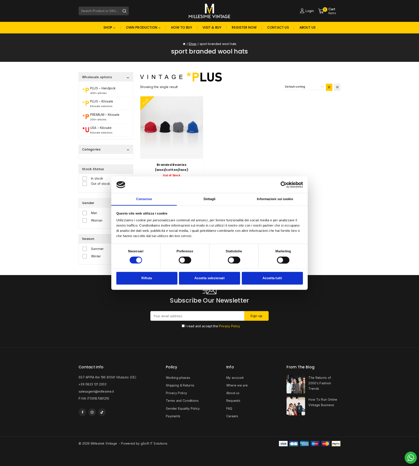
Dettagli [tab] (210, 199)
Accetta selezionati (209, 278)
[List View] (337, 87)
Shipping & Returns (180, 385)
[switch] (185, 259)
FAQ (229, 408)
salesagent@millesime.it (96, 391)
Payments (173, 416)
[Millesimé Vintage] (209, 11)
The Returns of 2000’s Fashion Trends (319, 383)
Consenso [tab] (144, 199)
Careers (232, 416)
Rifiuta (146, 278)
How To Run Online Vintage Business (322, 402)
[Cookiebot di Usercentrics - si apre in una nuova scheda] (284, 184)
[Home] (184, 44)
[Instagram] (92, 412)
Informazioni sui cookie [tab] (275, 199)
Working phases (178, 377)
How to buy (181, 27)
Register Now (244, 27)
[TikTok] (102, 412)
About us (232, 393)
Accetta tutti (272, 278)
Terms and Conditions (182, 400)
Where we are (237, 385)
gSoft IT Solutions (154, 443)
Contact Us (278, 27)
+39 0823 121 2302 (92, 384)
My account (235, 377)
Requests (233, 400)
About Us (307, 27)
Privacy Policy (229, 326)
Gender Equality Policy (183, 408)
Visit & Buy (212, 27)
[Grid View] (329, 87)
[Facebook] (82, 412)
